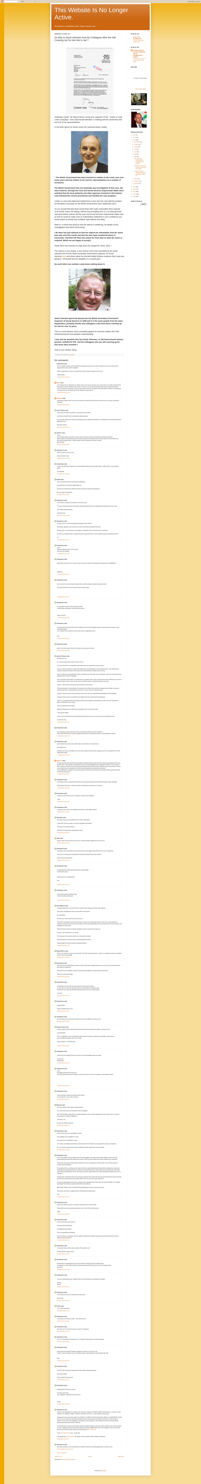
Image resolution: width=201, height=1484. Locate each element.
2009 (134, 196)
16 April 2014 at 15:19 (63, 392)
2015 (134, 137)
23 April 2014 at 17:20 (63, 1269)
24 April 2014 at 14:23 (63, 1300)
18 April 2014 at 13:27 (63, 832)
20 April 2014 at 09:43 (63, 957)
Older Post (121, 1456)
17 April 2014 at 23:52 (63, 774)
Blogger (104, 1470)
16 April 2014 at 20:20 (63, 444)
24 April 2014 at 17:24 (63, 1311)
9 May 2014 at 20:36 (63, 1439)
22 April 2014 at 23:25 (63, 1240)
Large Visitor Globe (140, 89)
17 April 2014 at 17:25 (63, 553)
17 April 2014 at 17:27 (63, 574)
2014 (134, 140)
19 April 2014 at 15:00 (63, 900)
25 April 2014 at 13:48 (63, 1331)
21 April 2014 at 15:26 (63, 1099)
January (136, 183)
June (135, 152)
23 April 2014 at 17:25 (63, 1286)
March (136, 178)
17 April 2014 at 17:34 (63, 617)
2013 (134, 186)
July (135, 149)
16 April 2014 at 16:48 (63, 404)
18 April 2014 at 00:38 (63, 788)
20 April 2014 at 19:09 (63, 1021)
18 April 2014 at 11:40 (63, 801)
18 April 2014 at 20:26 (63, 843)
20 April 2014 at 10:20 (63, 976)
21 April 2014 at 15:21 (63, 1085)
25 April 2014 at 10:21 (63, 1321)
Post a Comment (61, 1453)
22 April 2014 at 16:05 (63, 1150)
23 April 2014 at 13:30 (63, 1254)
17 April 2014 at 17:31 (63, 597)
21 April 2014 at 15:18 (63, 1063)
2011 (134, 191)
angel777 (59, 760)
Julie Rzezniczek (65, 1433)
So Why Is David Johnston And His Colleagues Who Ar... (140, 173)
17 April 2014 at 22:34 (63, 755)
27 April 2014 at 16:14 (63, 1361)
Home (90, 1456)
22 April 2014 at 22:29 (63, 1214)
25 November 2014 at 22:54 (65, 1449)
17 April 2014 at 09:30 (63, 474)
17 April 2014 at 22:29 (63, 736)
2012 (134, 189)
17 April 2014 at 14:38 (63, 515)
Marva (58, 382)
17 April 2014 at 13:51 (63, 494)
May (135, 154)
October (136, 144)
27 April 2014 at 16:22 (63, 1404)
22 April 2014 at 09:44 (63, 1125)
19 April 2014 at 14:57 (63, 884)
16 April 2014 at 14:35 (63, 377)
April (135, 156)
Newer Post (58, 1456)
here (64, 256)
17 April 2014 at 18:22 (63, 638)
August (136, 147)
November (137, 142)
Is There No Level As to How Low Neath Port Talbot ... (140, 167)
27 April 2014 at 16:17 (63, 1380)
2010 (134, 194)
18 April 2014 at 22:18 (63, 860)
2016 (134, 135)
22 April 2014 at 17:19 (63, 1197)
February (137, 181)
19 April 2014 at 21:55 (63, 945)
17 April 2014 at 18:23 (63, 650)
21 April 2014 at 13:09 (63, 1045)
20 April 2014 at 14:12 (63, 995)
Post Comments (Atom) (68, 1459)
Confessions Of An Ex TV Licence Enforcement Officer (139, 60)
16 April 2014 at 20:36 (63, 458)
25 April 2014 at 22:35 (63, 1341)
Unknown (59, 398)
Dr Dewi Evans (70, 1436)
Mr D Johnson (92, 1429)
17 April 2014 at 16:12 (63, 540)
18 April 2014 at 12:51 (63, 812)
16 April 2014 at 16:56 (63, 427)
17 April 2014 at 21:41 (63, 722)
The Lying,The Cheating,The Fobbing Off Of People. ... (139, 161)
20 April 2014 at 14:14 (63, 1011)
